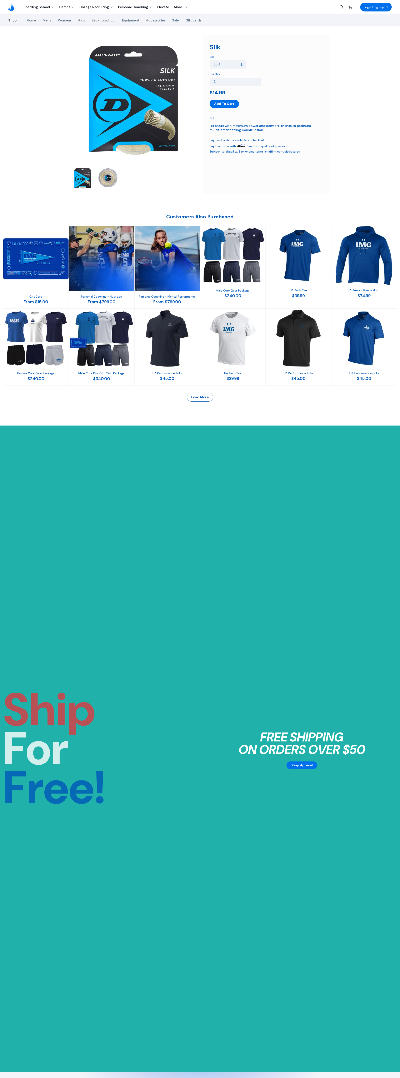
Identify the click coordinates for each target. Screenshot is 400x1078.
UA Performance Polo (167, 373)
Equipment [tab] (130, 20)
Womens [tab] (65, 20)
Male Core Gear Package (233, 290)
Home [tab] (31, 20)
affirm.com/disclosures (284, 151)
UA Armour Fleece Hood (364, 290)
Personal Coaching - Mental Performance (167, 296)
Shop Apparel (302, 765)
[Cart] (350, 7)
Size (212, 57)
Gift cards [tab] (193, 20)
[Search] (341, 7)
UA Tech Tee (298, 290)
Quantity (215, 74)
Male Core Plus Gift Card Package (101, 373)
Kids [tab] (81, 20)
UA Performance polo (364, 373)
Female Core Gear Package (35, 373)
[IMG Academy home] (12, 7)
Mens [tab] (47, 20)
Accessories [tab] (155, 20)
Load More (200, 397)
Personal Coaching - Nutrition (101, 296)
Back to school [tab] (103, 20)
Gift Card (35, 296)
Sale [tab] (175, 20)
